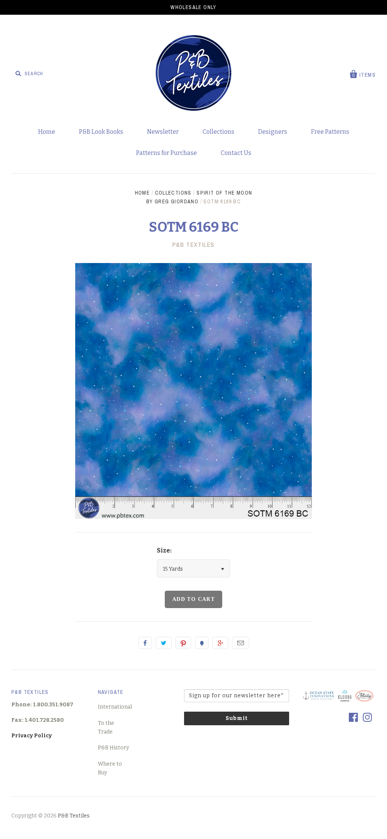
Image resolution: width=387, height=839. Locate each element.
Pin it (183, 643)
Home (46, 131)
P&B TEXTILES (193, 244)
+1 (220, 643)
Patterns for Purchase (166, 152)
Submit (237, 718)
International (115, 707)
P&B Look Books (101, 131)
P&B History (113, 748)
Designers (272, 131)
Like (145, 643)
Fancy (202, 643)
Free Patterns (330, 131)
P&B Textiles (74, 816)
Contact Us (236, 152)
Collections (218, 131)
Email (240, 643)
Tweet (164, 643)
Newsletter (163, 131)
